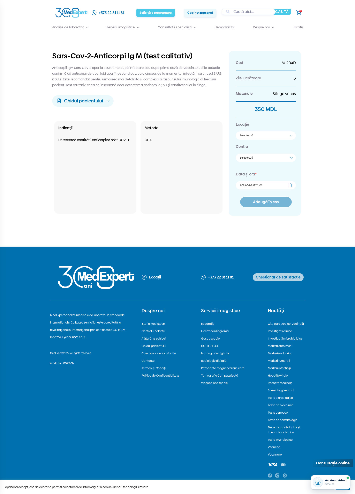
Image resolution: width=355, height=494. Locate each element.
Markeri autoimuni (280, 346)
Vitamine (274, 447)
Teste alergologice (280, 398)
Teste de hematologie (282, 420)
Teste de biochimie (280, 405)
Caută (282, 11)
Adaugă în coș (266, 201)
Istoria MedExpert (153, 324)
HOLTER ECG (209, 346)
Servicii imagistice (120, 27)
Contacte (148, 361)
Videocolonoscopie (214, 383)
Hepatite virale (278, 375)
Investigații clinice (280, 331)
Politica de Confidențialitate (160, 375)
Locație (242, 124)
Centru (242, 146)
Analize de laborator (68, 27)
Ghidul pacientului (154, 346)
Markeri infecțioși (279, 368)
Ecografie (207, 324)
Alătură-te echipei (154, 338)
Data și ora (246, 174)
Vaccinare (275, 454)
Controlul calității (153, 331)
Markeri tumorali (279, 361)
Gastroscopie (210, 338)
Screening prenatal (281, 390)
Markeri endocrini (279, 353)
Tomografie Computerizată (219, 375)
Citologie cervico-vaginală (286, 324)
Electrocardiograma (215, 331)
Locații (298, 27)
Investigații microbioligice (285, 338)
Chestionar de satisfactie (159, 353)
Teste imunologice (280, 440)
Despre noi (261, 27)
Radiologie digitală (213, 361)
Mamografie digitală (215, 353)
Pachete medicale (280, 383)
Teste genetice (278, 413)
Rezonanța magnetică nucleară (222, 368)
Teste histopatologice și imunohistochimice (284, 429)
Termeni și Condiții (154, 368)
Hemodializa (224, 27)
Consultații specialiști (175, 27)
